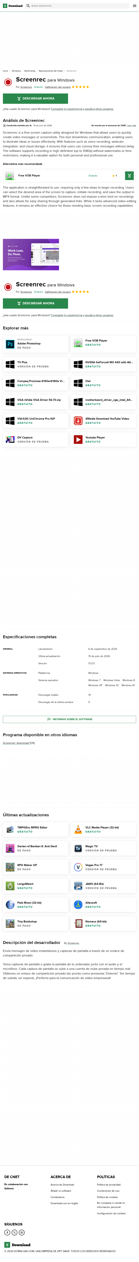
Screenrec (45, 80)
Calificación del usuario (58, 87)
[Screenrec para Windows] (8, 82)
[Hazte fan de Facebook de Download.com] (7, 1232)
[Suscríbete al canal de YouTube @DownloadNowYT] (22, 1232)
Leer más (131, 125)
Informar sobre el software (72, 719)
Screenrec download (16, 743)
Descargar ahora (38, 99)
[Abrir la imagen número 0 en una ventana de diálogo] (31, 254)
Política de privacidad (109, 1184)
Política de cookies (107, 1197)
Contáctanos (58, 1197)
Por (24, 87)
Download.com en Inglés (64, 1203)
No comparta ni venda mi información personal (111, 1205)
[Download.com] (12, 6)
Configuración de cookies (111, 1213)
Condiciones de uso (108, 1190)
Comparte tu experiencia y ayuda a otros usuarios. (82, 109)
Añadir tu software (61, 1190)
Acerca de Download (62, 1184)
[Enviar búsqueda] (28, 6)
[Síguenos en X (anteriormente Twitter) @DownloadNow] (14, 1232)
